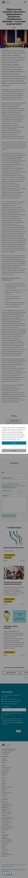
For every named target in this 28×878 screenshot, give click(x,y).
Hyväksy (14, 443)
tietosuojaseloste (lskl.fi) (10, 439)
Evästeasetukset (14, 446)
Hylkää (14, 450)
